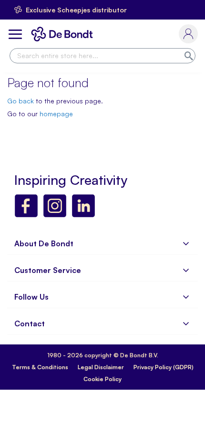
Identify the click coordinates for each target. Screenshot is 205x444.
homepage (56, 114)
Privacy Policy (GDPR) (163, 367)
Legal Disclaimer (101, 367)
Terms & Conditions (40, 367)
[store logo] (64, 34)
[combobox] (102, 55)
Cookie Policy (102, 379)
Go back (20, 101)
